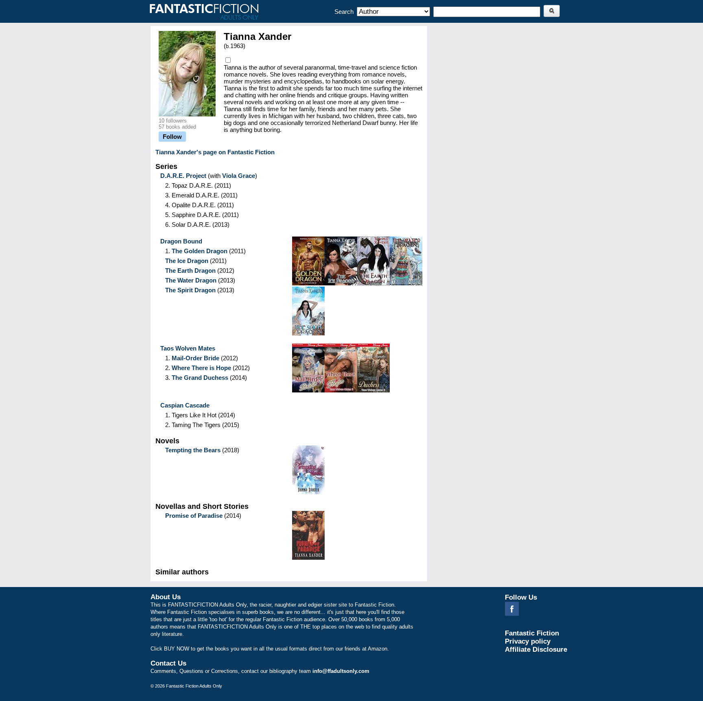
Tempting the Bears (193, 450)
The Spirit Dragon (190, 290)
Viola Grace (238, 175)
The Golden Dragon (199, 251)
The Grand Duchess (200, 377)
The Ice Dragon (186, 260)
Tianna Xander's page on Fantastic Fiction (215, 152)
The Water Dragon (190, 280)
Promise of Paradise (194, 515)
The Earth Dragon (190, 270)
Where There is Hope (201, 367)
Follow (172, 136)
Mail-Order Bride (195, 358)
